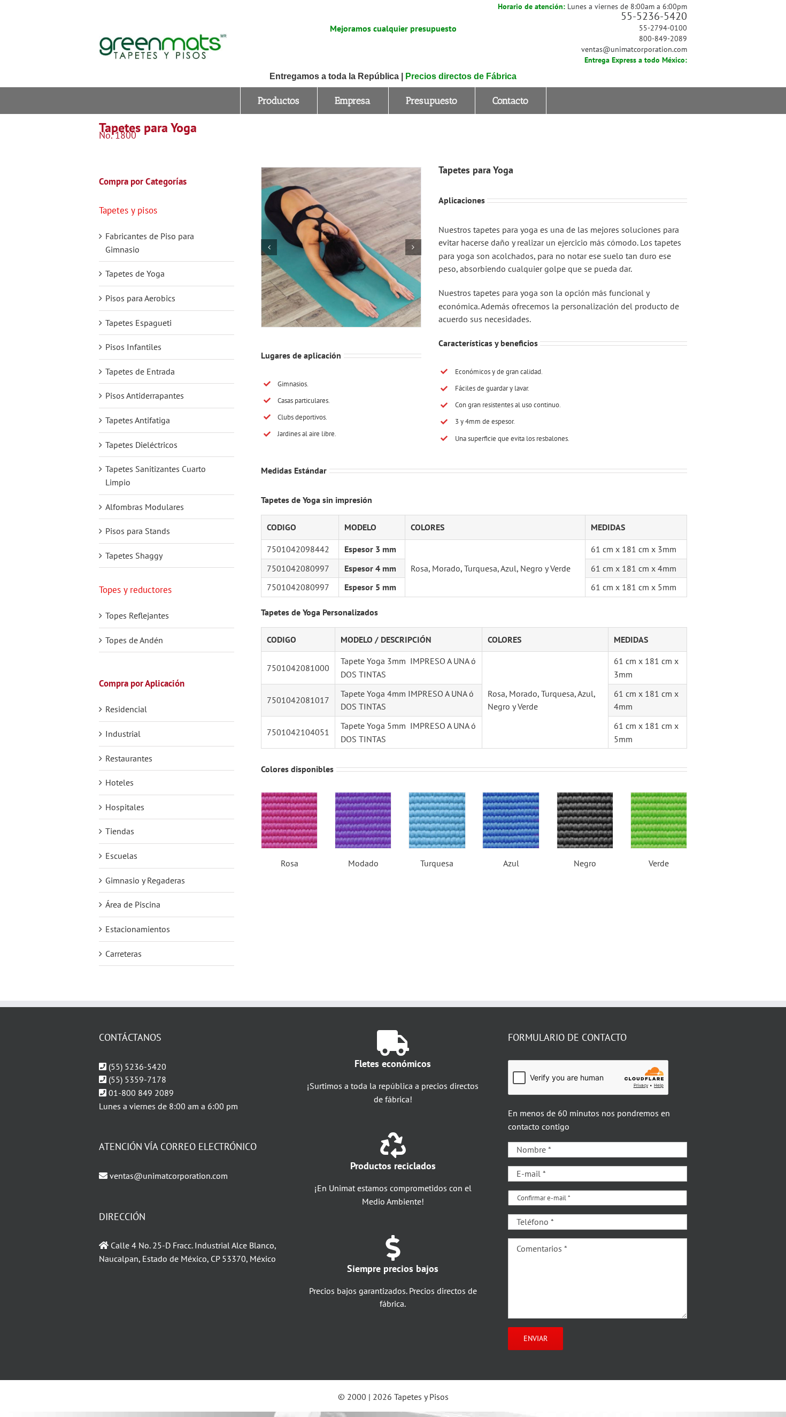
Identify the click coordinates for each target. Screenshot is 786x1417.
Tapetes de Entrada (140, 371)
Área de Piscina (132, 904)
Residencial (126, 709)
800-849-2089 (663, 38)
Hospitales (124, 807)
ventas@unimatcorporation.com (634, 49)
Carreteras (123, 953)
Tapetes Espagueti (138, 322)
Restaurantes (128, 758)
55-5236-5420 (654, 16)
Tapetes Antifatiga (137, 420)
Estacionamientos (137, 929)
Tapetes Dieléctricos (141, 444)
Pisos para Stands (137, 530)
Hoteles (119, 782)
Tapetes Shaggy (134, 555)
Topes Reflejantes (137, 615)
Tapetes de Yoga (135, 273)
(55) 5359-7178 (137, 1079)
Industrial (123, 733)
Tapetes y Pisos (421, 1396)
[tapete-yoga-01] (341, 247)
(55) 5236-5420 (137, 1066)
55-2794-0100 (663, 28)
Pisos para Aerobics (140, 298)
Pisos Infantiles (133, 346)
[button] (269, 247)
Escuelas (121, 855)
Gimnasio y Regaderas (145, 880)
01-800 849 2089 (141, 1092)
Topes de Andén (134, 640)
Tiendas (119, 831)
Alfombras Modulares (144, 506)
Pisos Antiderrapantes (144, 395)
